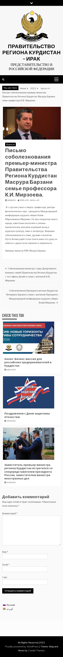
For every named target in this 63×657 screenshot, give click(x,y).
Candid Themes (36, 650)
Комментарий (10, 513)
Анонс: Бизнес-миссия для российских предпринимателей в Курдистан (28, 362)
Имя (5, 551)
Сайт (4, 577)
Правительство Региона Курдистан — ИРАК (31, 52)
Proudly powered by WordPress (22, 646)
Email (5, 564)
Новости (10, 144)
